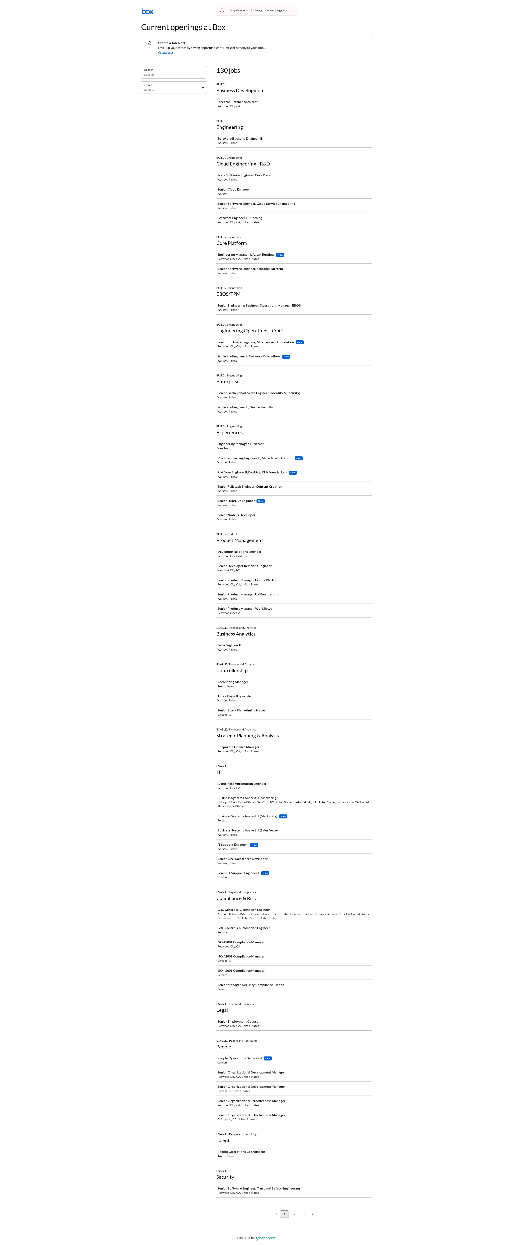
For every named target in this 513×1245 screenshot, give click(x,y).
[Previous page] (276, 1214)
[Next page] (312, 1214)
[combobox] (144, 89)
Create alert (166, 52)
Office (148, 85)
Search (148, 69)
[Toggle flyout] (202, 88)
